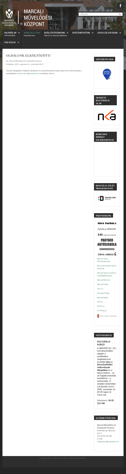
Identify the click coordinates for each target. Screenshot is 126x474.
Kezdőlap (10, 33)
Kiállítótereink (54, 33)
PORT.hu (101, 306)
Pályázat (10, 42)
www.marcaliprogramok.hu (29, 73)
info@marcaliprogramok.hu (108, 441)
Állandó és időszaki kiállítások (55, 35)
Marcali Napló (102, 298)
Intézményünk (81, 33)
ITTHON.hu (101, 311)
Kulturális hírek (29, 35)
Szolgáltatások (107, 33)
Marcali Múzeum (103, 280)
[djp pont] (107, 198)
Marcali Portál (102, 284)
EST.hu (100, 302)
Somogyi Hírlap (103, 293)
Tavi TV (100, 289)
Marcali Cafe (32, 33)
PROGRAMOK (9, 35)
